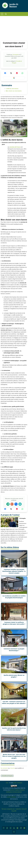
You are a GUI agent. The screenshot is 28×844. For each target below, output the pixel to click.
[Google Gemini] (16, 504)
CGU (7, 783)
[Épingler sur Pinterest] (17, 73)
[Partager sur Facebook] (5, 73)
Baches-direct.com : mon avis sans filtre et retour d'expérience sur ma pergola (14, 756)
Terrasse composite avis (8, 809)
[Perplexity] (20, 504)
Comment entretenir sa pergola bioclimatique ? (14, 649)
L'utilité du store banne (12, 88)
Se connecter (4, 768)
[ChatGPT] (8, 504)
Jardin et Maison (13, 5)
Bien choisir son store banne (13, 91)
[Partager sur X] (11, 73)
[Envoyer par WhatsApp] (23, 73)
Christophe (15, 54)
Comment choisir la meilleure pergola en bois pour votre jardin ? (14, 623)
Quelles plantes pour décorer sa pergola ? (14, 676)
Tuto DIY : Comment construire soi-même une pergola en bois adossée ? (14, 702)
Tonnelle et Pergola (7, 776)
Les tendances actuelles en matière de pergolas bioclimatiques (14, 596)
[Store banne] (14, 128)
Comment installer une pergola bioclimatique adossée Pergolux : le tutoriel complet (14, 571)
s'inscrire (12, 768)
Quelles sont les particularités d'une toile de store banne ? (14, 729)
